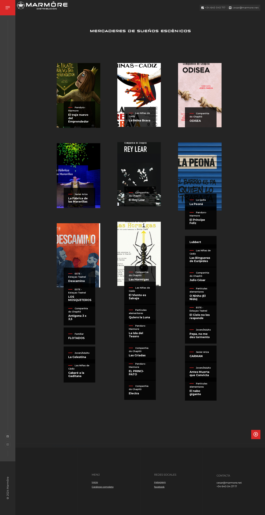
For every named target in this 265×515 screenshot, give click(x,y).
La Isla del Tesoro (136, 335)
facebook (159, 486)
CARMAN (196, 356)
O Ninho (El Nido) (198, 297)
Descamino (76, 281)
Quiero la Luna (139, 317)
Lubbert (195, 242)
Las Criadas (137, 355)
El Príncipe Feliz (197, 221)
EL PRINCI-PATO (136, 373)
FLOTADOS (76, 338)
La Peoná (196, 204)
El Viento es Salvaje (137, 297)
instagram (160, 482)
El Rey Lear (137, 200)
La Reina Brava (139, 120)
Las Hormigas (139, 279)
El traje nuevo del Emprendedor (78, 118)
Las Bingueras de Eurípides (200, 259)
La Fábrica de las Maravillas (78, 200)
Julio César (197, 280)
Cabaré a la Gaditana (76, 374)
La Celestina (77, 357)
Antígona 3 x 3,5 (77, 317)
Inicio (95, 482)
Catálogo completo (102, 486)
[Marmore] (42, 6)
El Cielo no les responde (200, 316)
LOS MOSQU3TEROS (79, 298)
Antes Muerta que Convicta (199, 373)
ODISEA (195, 121)
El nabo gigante (195, 392)
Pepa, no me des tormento (200, 335)
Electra (134, 393)
